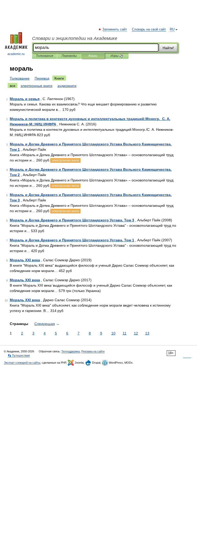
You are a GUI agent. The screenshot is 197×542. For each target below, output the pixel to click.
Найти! (168, 48)
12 (136, 333)
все (12, 86)
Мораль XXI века (25, 260)
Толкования (44, 56)
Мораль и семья (25, 99)
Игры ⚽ (117, 56)
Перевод (42, 78)
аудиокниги (66, 86)
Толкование (19, 78)
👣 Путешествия (19, 355)
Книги (92, 56)
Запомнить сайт (115, 29)
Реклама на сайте (93, 351)
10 (113, 333)
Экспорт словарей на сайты (22, 362)
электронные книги (36, 86)
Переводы (69, 56)
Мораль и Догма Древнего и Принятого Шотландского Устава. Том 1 (72, 240)
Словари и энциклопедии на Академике (74, 38)
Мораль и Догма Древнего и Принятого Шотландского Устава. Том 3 (72, 220)
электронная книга (65, 160)
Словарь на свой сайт (149, 29)
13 (147, 333)
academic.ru (16, 54)
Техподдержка (70, 351)
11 (124, 333)
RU (172, 29)
